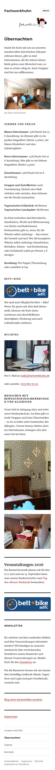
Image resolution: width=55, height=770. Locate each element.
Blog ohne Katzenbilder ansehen (23, 699)
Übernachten (12, 737)
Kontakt (9, 752)
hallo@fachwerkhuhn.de (35, 375)
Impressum (10, 716)
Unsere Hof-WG (13, 730)
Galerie (8, 745)
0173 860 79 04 (29, 383)
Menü (46, 11)
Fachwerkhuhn (17, 11)
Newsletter (26, 662)
